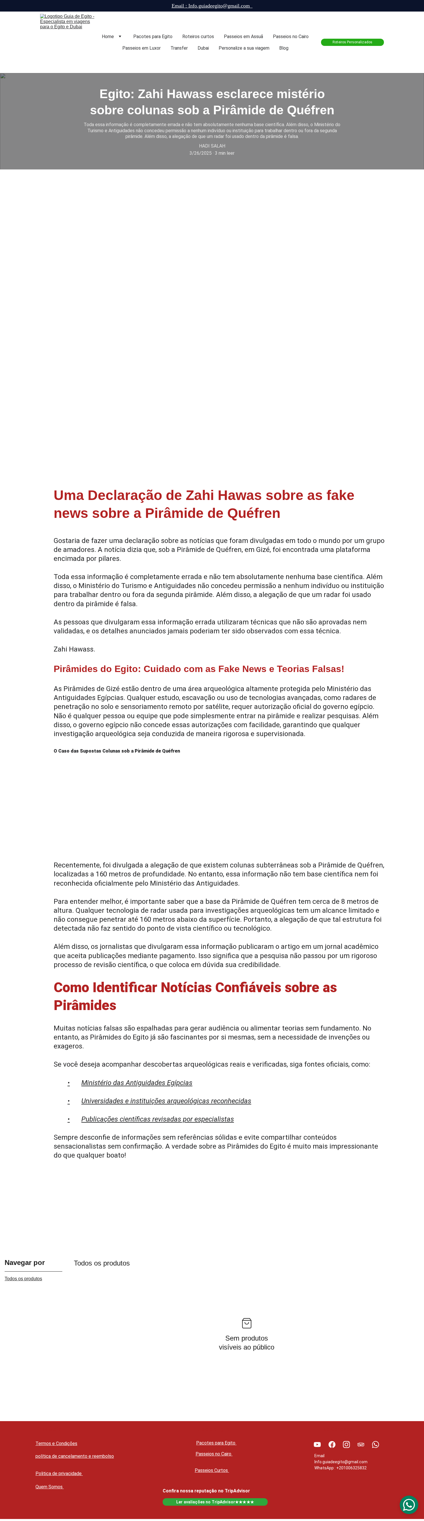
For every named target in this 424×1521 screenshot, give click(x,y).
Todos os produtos (23, 1278)
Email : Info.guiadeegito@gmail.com (212, 6)
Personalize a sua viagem (244, 48)
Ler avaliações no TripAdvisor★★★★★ (215, 1502)
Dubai (203, 48)
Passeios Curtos (212, 1470)
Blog (283, 48)
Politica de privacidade (59, 1473)
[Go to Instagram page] (346, 1444)
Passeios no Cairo (291, 36)
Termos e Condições (56, 1443)
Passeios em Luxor (141, 48)
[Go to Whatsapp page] (375, 1444)
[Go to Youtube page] (317, 1444)
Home (108, 36)
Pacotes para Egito (152, 36)
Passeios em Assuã (243, 36)
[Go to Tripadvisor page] (360, 1444)
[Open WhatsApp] (409, 1505)
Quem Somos (49, 1487)
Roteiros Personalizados (352, 42)
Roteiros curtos (198, 36)
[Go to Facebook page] (332, 1444)
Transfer (179, 48)
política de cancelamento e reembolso (74, 1456)
